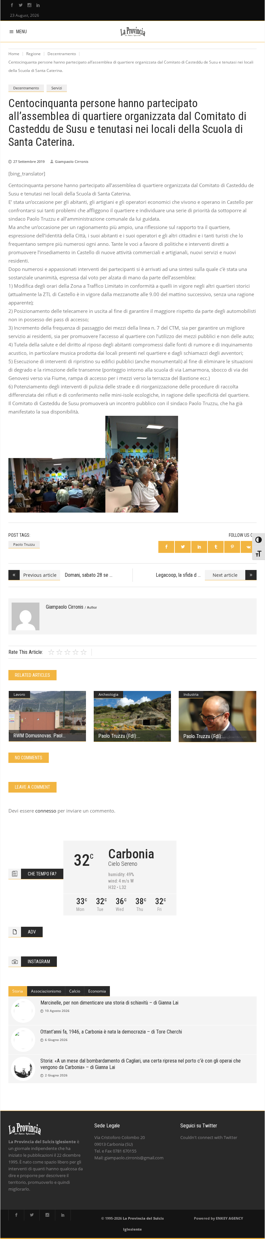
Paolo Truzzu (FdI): (117, 736)
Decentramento (62, 53)
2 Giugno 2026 (56, 1075)
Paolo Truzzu (24, 544)
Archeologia (108, 694)
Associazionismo (46, 991)
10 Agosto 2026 (57, 1010)
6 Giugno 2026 (56, 1039)
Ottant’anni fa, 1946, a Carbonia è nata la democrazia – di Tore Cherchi (111, 1032)
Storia (17, 991)
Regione (33, 53)
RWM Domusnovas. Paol (37, 736)
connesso (45, 810)
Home (13, 53)
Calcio (74, 991)
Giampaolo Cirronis (71, 161)
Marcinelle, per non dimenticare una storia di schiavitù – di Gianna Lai (109, 1003)
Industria (191, 694)
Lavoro (19, 694)
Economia (97, 991)
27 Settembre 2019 (29, 161)
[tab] (17, 991)
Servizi (56, 87)
